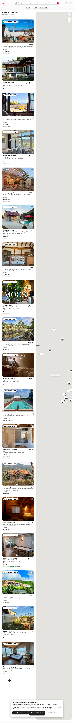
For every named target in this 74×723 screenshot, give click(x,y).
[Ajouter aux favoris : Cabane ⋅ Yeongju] (32, 463)
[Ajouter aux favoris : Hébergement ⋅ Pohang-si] (32, 355)
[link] (6, 680)
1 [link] (9, 680)
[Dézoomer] (69, 18)
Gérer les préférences (53, 712)
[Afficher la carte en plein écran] (69, 14)
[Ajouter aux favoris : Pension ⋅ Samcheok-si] (32, 59)
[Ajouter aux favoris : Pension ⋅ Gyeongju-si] (32, 169)
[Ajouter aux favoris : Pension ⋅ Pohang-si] (32, 21)
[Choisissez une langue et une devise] (66, 2)
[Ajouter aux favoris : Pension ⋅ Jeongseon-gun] (32, 319)
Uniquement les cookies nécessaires (37, 713)
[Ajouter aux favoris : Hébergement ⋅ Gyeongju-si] (32, 244)
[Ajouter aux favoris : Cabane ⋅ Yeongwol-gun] (32, 499)
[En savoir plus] (13, 14)
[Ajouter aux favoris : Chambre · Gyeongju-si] (32, 608)
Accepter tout (20, 712)
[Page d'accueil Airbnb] (6, 3)
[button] (6, 51)
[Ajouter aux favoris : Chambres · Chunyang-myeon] (32, 643)
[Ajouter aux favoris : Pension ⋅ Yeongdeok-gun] (32, 132)
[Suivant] (30, 680)
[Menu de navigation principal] (70, 2)
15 (26, 680)
